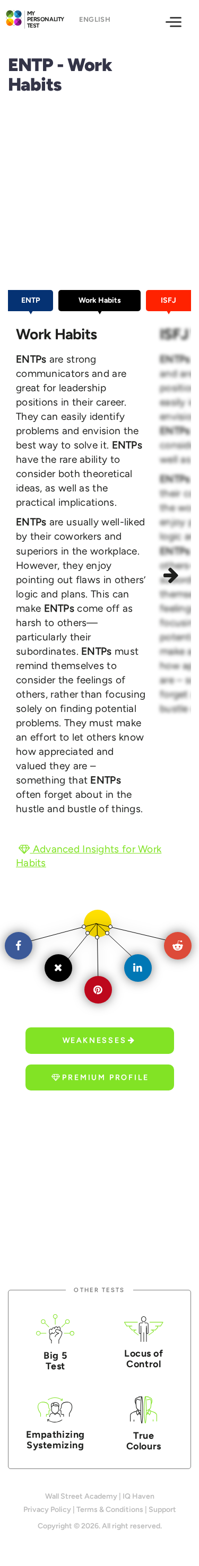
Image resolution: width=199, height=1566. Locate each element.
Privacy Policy (47, 1509)
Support (162, 1509)
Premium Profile (105, 1077)
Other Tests (99, 1290)
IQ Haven (138, 1496)
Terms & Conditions (109, 1509)
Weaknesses (95, 1040)
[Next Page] (172, 576)
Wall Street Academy (81, 1496)
